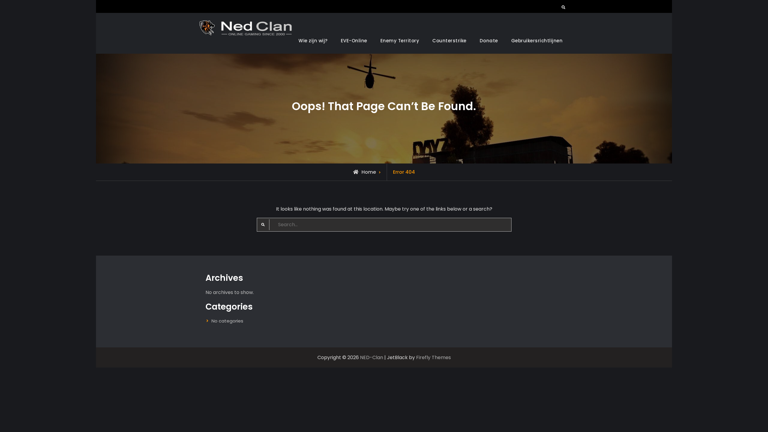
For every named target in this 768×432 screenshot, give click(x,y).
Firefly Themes (433, 357)
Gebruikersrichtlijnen (537, 41)
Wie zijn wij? (313, 41)
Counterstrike (449, 41)
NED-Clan (371, 357)
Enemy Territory (399, 41)
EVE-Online (354, 41)
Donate (489, 41)
